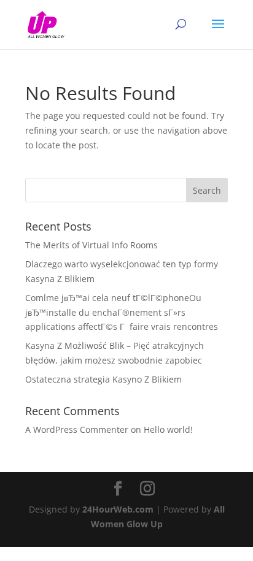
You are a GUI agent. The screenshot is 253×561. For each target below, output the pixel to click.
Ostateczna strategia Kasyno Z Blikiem (103, 379)
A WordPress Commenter (76, 429)
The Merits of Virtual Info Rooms (91, 245)
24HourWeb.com (118, 509)
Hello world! (168, 429)
